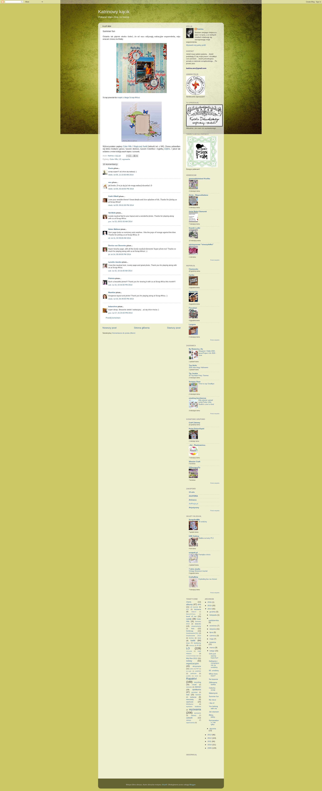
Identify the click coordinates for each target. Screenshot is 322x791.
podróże (198, 671)
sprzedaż (194, 692)
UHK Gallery (194, 536)
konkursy (197, 643)
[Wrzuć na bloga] (130, 156)
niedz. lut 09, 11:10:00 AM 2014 (120, 175)
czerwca (213, 636)
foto (192, 629)
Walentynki (213, 693)
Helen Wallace (114, 229)
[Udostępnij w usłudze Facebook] (134, 156)
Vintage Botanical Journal (198, 571)
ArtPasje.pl (193, 504)
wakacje (193, 697)
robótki (194, 685)
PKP (197, 668)
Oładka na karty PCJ (206, 538)
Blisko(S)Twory (190, 614)
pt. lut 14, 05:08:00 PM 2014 (119, 254)
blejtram (193, 611)
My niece (212, 700)
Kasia (110, 168)
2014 (210, 609)
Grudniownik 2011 (192, 633)
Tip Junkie (193, 373)
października (214, 620)
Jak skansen (214, 712)
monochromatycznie (192, 656)
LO (120, 159)
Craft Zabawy (194, 423)
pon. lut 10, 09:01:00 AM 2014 (120, 222)
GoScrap (189, 631)
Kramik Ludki (194, 228)
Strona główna (142, 327)
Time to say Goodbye (206, 384)
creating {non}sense (197, 398)
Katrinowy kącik (114, 11)
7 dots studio (194, 569)
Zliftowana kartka (213, 683)
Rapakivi (191, 678)
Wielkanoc (189, 704)
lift (197, 645)
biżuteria (197, 609)
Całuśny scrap (212, 689)
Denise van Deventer (117, 246)
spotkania (196, 689)
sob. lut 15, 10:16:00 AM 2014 (120, 271)
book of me (191, 616)
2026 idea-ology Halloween (198, 367)
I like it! (211, 703)
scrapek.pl (193, 553)
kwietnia (213, 642)
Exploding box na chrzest (207, 579)
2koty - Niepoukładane (198, 195)
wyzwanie (197, 713)
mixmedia (189, 651)
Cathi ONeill (113, 196)
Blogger (192, 785)
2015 (210, 606)
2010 (210, 745)
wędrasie (189, 702)
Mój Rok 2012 (191, 658)
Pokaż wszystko (214, 260)
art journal (194, 607)
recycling (197, 682)
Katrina (200, 29)
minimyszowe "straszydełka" (201, 244)
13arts (188, 602)
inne (199, 638)
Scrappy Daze (194, 382)
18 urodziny (202, 522)
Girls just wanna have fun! (213, 656)
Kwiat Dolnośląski (196, 429)
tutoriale (198, 695)
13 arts (192, 492)
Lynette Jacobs (115, 262)
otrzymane (197, 666)
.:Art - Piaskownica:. (197, 445)
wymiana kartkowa (193, 706)
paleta (191, 668)
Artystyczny (194, 508)
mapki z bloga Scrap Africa (128, 98)
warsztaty (190, 699)
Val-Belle (112, 213)
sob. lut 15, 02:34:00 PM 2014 (120, 285)
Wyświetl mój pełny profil (196, 45)
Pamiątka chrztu (204, 555)
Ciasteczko (193, 269)
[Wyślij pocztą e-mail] (127, 156)
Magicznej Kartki (141, 146)
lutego (212, 651)
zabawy (193, 715)
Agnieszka (193, 291)
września (213, 626)
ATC (187, 609)
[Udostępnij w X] (132, 156)
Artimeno (193, 500)
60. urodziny (214, 671)
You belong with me (213, 707)
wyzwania (126, 159)
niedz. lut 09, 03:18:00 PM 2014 (121, 189)
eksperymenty (196, 626)
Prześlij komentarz (113, 318)
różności (189, 687)
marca (212, 648)
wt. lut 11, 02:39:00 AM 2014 (119, 238)
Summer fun (214, 696)
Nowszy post (109, 327)
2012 (210, 738)
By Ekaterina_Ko (196, 349)
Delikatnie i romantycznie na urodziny (214, 664)
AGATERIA (193, 496)
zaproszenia (190, 723)
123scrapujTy (194, 467)
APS (199, 605)
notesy (189, 661)
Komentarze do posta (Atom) (123, 333)
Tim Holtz (193, 365)
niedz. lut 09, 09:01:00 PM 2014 (121, 205)
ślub (187, 695)
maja (212, 639)
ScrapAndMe (194, 520)
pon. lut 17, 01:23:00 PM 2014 (120, 313)
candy (189, 619)
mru (110, 182)
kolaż (188, 643)
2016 (210, 602)
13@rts (167, 149)
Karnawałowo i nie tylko (214, 722)
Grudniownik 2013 (193, 636)
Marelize (111, 292)
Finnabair (193, 308)
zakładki (189, 718)
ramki (196, 676)
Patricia (111, 278)
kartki (193, 640)
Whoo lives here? (213, 675)
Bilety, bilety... (212, 716)
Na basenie (213, 679)
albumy (189, 604)
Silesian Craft (194, 462)
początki (188, 671)
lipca (212, 632)
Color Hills (127, 146)
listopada (213, 615)
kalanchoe (112, 306)
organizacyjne (192, 663)
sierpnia (213, 629)
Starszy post (173, 327)
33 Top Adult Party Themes (199, 375)
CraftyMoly (193, 577)
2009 (210, 748)
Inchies (191, 638)
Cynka (191, 275)
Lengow (192, 324)
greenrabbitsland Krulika (199, 179)
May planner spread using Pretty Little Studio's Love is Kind (206, 402)
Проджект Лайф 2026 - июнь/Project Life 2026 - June (207, 353)
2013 (210, 735)
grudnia (213, 612)
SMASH (198, 687)
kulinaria (191, 645)
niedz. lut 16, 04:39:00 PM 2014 (121, 299)
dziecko (198, 624)
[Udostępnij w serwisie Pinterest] (137, 156)
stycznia (213, 729)
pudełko (188, 676)
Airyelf (164, 785)
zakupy (188, 720)
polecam (193, 673)
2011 (210, 741)
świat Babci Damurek (198, 211)
